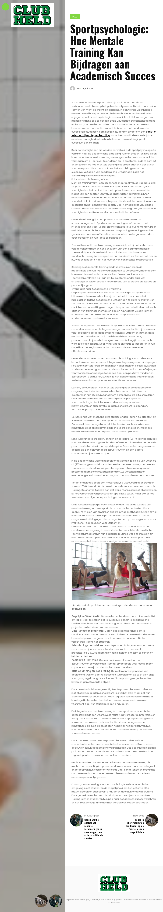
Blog (75, 16)
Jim (78, 88)
